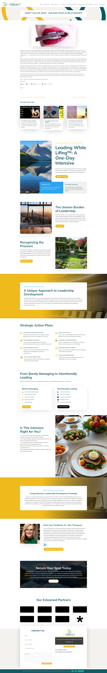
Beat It (28, 55)
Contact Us (102, 4)
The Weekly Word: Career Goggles (51, 121)
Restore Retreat (71, 4)
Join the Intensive (63, 406)
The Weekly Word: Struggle (28, 121)
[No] (105, 671)
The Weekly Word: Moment (75, 121)
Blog (96, 4)
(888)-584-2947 (62, 649)
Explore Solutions (26, 261)
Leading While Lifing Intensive (85, 4)
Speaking (63, 4)
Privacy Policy (81, 671)
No (75, 671)
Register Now (53, 581)
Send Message (46, 663)
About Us (46, 4)
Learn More (60, 226)
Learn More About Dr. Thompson (53, 549)
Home (41, 4)
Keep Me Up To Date (69, 646)
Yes (72, 671)
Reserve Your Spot (62, 176)
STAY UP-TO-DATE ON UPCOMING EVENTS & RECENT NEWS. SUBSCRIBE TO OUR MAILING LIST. (69, 640)
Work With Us (54, 4)
